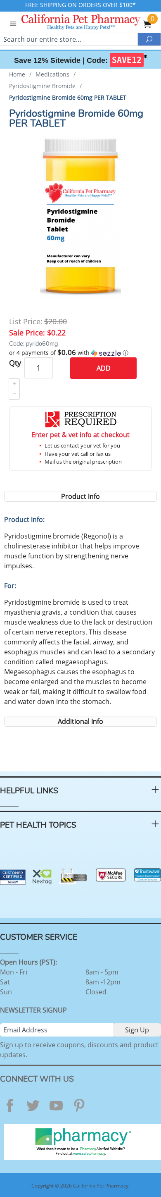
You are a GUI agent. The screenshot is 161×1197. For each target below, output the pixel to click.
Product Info (80, 496)
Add (104, 368)
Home (17, 74)
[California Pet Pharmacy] (92, 23)
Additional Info (80, 721)
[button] (80, 353)
